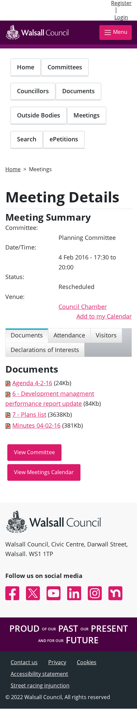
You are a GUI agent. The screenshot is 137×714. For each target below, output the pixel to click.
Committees (65, 67)
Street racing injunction (40, 685)
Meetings (86, 115)
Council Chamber (83, 307)
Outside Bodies (38, 115)
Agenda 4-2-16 (32, 383)
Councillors (33, 91)
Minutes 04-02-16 (36, 425)
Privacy (57, 662)
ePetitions (64, 139)
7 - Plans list (29, 414)
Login (121, 17)
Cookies (86, 662)
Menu (120, 32)
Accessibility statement (39, 674)
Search (26, 139)
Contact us (24, 662)
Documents (78, 91)
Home (25, 67)
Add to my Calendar (104, 316)
